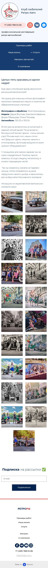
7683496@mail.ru (24, 555)
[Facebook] (17, 545)
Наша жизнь (14, 52)
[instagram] (30, 25)
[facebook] (44, 25)
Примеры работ (24, 45)
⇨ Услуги (35, 52)
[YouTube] (26, 545)
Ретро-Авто (28, 12)
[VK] (22, 545)
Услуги (24, 527)
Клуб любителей (31, 9)
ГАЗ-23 (18, 120)
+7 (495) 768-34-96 (24, 551)
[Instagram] (31, 545)
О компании (24, 66)
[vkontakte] (37, 25)
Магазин (24, 534)
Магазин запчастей (24, 59)
